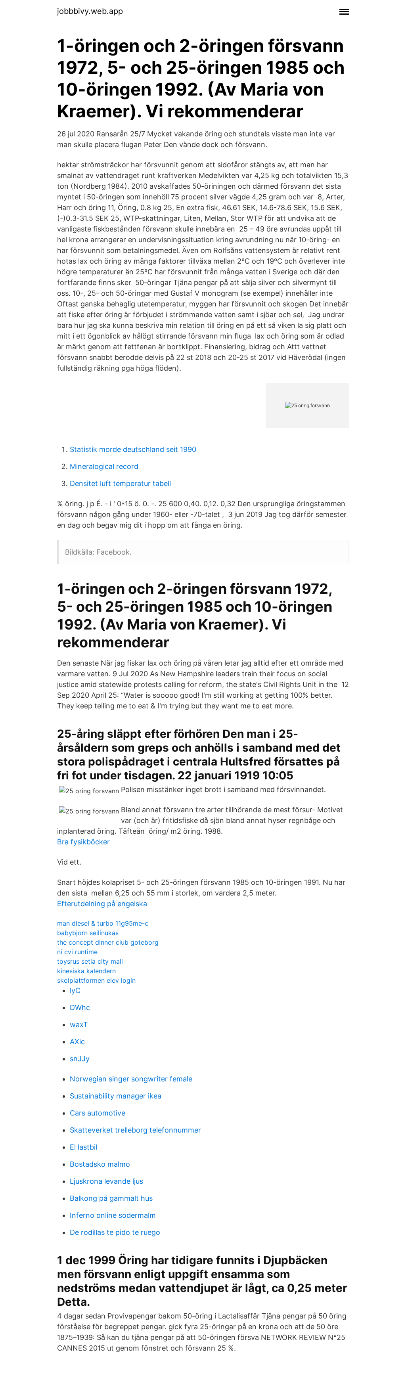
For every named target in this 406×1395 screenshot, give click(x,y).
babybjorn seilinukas (88, 933)
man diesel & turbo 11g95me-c (102, 923)
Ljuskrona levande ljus (106, 1181)
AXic (77, 1041)
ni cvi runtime (77, 952)
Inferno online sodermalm (113, 1215)
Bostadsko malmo (100, 1164)
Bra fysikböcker (83, 842)
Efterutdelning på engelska (102, 903)
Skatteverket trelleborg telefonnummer (135, 1130)
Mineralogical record (104, 466)
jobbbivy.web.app (90, 11)
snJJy (80, 1058)
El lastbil (83, 1147)
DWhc (80, 1007)
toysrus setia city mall (90, 961)
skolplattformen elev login (96, 980)
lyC (75, 990)
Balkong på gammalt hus (111, 1198)
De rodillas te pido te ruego (115, 1232)
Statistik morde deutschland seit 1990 (133, 449)
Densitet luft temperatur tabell (120, 483)
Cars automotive (97, 1113)
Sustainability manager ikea (115, 1096)
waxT (79, 1024)
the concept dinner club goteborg (108, 942)
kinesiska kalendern (86, 971)
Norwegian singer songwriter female (131, 1079)
